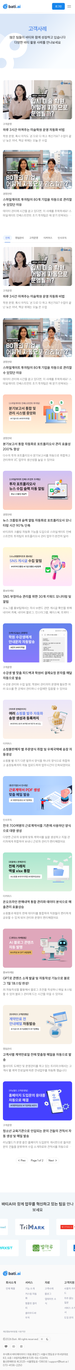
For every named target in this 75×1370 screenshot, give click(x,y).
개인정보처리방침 (10, 1331)
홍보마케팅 (8, 590)
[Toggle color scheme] (45, 1339)
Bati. (14, 1339)
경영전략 (7, 193)
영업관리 (19, 238)
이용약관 (21, 1331)
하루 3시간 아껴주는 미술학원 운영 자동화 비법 (34, 130)
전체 (7, 238)
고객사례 (49, 1288)
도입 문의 (69, 1317)
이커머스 (48, 238)
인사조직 (62, 238)
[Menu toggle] (69, 6)
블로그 (48, 1293)
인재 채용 (10, 1288)
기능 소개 (30, 1288)
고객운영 (7, 124)
